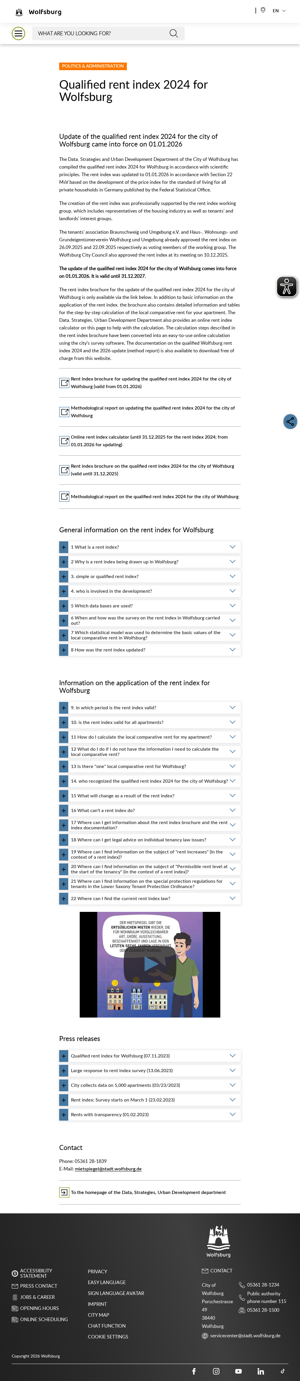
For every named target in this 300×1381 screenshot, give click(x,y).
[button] (18, 33)
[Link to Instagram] (216, 1371)
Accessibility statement (36, 1274)
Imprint (97, 1304)
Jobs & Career (37, 1297)
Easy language (107, 1282)
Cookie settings (108, 1337)
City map (98, 1315)
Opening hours (39, 1308)
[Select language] (263, 10)
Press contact (38, 1286)
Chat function (107, 1326)
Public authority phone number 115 (266, 1297)
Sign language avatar (116, 1293)
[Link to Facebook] (194, 1371)
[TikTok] (283, 1371)
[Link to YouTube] (238, 1371)
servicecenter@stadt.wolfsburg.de (245, 1335)
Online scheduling (44, 1319)
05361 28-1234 (263, 1285)
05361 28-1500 (263, 1310)
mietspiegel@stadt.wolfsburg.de (108, 1169)
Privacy (97, 1271)
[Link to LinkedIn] (261, 1371)
